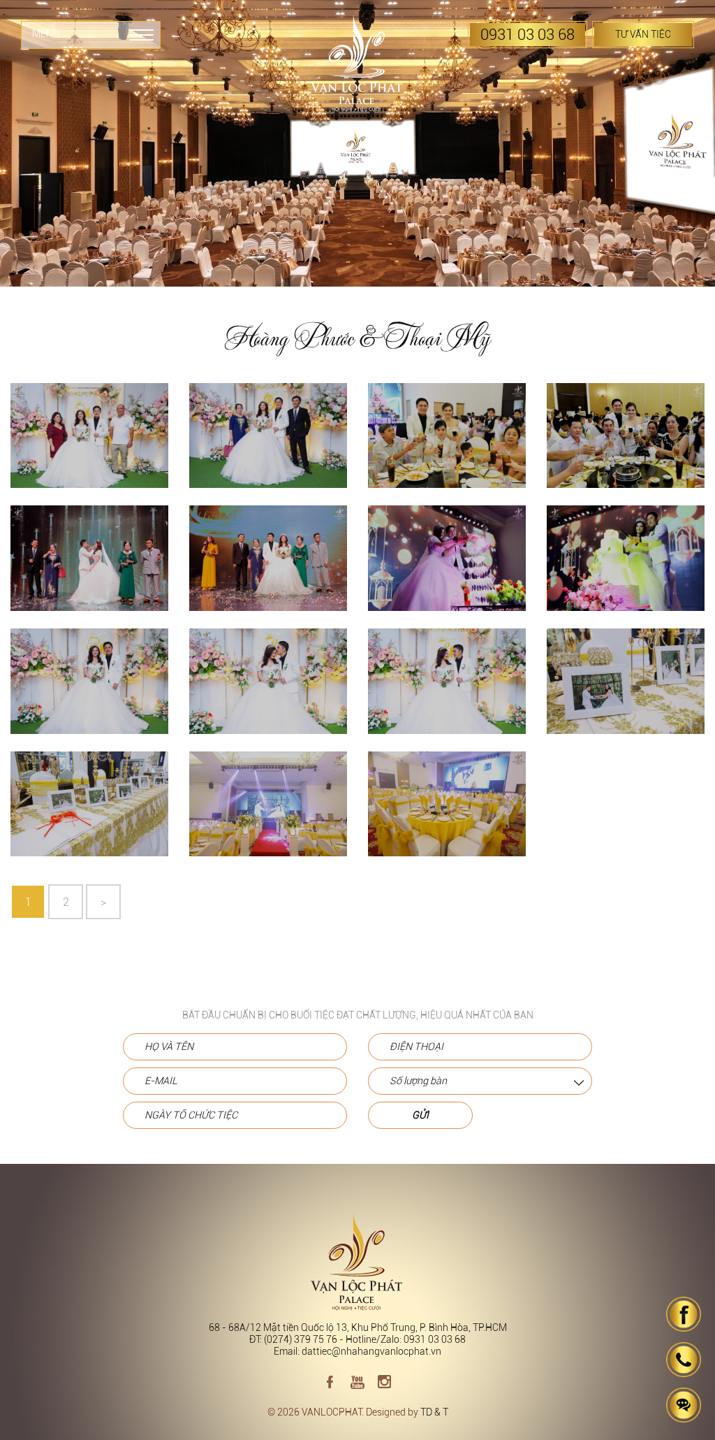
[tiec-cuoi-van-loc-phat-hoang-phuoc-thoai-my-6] (626, 689)
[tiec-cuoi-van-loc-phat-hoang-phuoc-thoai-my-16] (89, 444)
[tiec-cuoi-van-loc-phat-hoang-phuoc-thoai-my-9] (89, 689)
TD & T (434, 1412)
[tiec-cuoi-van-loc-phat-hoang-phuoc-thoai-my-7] (447, 689)
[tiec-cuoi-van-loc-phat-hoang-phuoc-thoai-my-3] (447, 812)
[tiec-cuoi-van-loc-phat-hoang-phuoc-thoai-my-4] (268, 812)
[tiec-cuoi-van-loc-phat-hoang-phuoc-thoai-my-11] (268, 566)
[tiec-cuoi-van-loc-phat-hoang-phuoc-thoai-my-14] (447, 444)
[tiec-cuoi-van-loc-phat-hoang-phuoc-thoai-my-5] (89, 812)
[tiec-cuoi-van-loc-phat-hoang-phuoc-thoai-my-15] (268, 444)
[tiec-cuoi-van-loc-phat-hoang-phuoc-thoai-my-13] (626, 444)
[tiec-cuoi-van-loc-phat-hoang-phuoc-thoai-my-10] (626, 566)
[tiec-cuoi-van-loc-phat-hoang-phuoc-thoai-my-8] (268, 689)
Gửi (420, 1115)
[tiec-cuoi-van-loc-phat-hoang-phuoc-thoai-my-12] (89, 566)
